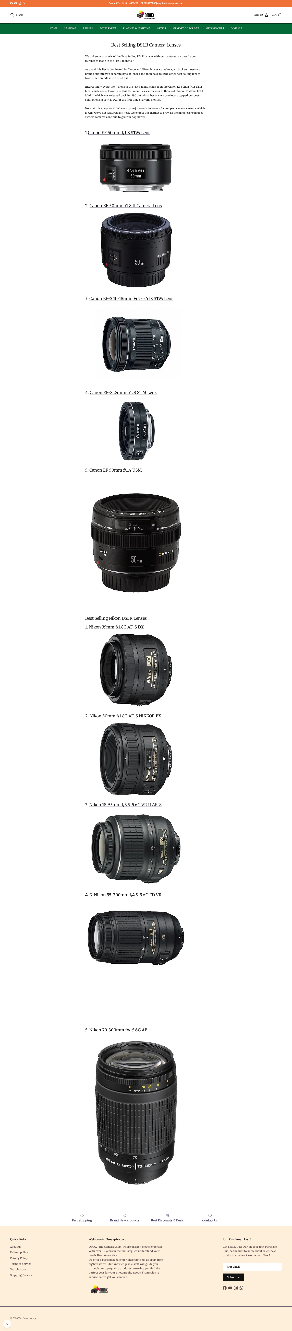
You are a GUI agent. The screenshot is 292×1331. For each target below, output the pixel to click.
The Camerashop (27, 1318)
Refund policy (19, 1252)
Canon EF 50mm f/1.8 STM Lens (119, 132)
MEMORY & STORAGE (186, 28)
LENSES (88, 28)
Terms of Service (20, 1263)
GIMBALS (236, 28)
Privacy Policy (19, 1258)
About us (15, 1246)
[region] (110, 1001)
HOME (53, 28)
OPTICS (161, 28)
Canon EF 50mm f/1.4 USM (115, 470)
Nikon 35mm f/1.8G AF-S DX (116, 627)
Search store (18, 1269)
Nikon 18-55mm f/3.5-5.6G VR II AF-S (125, 804)
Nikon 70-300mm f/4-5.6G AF (118, 1030)
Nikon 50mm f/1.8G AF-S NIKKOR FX (125, 716)
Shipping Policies (21, 1275)
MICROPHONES (215, 28)
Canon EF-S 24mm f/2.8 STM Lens (123, 392)
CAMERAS (70, 28)
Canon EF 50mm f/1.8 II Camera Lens (126, 205)
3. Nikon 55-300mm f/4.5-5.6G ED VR (126, 894)
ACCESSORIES (108, 28)
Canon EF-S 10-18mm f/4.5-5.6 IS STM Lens (131, 298)
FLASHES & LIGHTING (136, 28)
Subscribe (233, 1277)
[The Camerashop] (146, 15)
